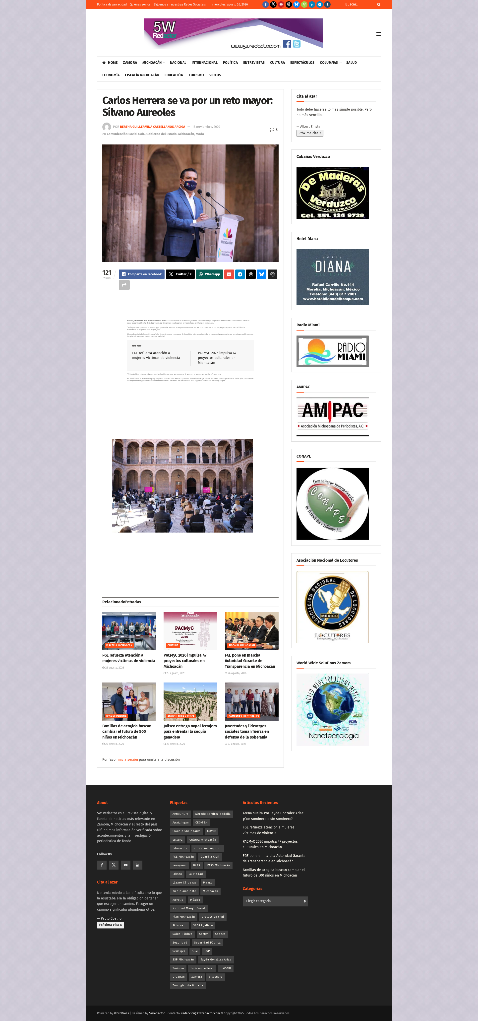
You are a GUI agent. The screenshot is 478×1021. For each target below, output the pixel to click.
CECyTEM (201, 822)
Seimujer (179, 951)
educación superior (208, 848)
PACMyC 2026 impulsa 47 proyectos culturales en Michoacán (217, 358)
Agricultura (180, 814)
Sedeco (220, 934)
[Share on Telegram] (240, 274)
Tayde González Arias (216, 959)
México (195, 899)
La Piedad (196, 874)
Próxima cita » (310, 133)
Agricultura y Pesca (181, 716)
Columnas (329, 63)
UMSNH (226, 968)
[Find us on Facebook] (265, 4)
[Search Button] (378, 4)
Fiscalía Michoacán (142, 75)
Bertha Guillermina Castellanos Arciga (152, 127)
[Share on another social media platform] (124, 285)
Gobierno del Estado (161, 134)
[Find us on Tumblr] (327, 4)
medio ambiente (184, 891)
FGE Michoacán (183, 856)
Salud (351, 63)
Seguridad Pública (207, 942)
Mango (208, 882)
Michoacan (210, 891)
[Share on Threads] (251, 274)
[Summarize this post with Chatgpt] (272, 274)
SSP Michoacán (183, 959)
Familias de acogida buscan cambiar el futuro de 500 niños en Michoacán (126, 732)
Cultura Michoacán (202, 839)
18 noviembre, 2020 (206, 127)
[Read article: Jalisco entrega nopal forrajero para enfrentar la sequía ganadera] (190, 701)
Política (230, 63)
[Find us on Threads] (289, 4)
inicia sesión (128, 759)
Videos (215, 75)
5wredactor (157, 1013)
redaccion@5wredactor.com (200, 1013)
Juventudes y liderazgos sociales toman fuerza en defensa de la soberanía (247, 732)
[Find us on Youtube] (281, 4)
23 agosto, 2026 (175, 744)
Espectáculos (302, 63)
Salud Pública (182, 934)
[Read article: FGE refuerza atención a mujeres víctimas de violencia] (129, 631)
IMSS (196, 865)
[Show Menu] (378, 34)
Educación (174, 75)
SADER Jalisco (203, 925)
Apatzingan (181, 822)
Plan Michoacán (184, 916)
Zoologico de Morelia (188, 985)
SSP (207, 951)
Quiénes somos (140, 4)
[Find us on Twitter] (273, 4)
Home (113, 63)
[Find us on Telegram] (319, 4)
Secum (203, 934)
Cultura (277, 63)
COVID (211, 831)
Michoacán (152, 63)
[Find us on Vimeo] (304, 4)
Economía (111, 75)
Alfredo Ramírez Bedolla (213, 814)
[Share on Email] (229, 274)
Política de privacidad (112, 4)
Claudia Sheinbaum (186, 831)
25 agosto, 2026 (114, 667)
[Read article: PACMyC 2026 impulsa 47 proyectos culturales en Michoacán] (190, 631)
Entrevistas (254, 63)
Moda (200, 134)
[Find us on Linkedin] (137, 865)
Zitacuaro (216, 976)
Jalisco (177, 874)
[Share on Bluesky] (262, 274)
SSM (195, 951)
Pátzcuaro (179, 925)
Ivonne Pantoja (116, 716)
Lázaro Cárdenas (184, 882)
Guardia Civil (210, 856)
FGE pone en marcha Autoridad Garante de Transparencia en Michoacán (250, 661)
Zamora (130, 63)
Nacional (178, 63)
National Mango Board (189, 908)
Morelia (178, 899)
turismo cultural (202, 968)
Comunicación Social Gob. (126, 134)
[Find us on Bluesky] (296, 4)
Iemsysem (179, 865)
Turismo (196, 75)
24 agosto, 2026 (236, 673)
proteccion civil (213, 916)
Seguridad (180, 942)
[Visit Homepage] (233, 33)
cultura (178, 839)
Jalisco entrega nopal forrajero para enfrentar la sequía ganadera (190, 732)
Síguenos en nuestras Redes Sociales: (180, 4)
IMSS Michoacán (218, 865)
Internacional (205, 63)
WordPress (121, 1013)
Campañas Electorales (244, 716)
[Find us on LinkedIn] (312, 4)
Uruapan (179, 976)
